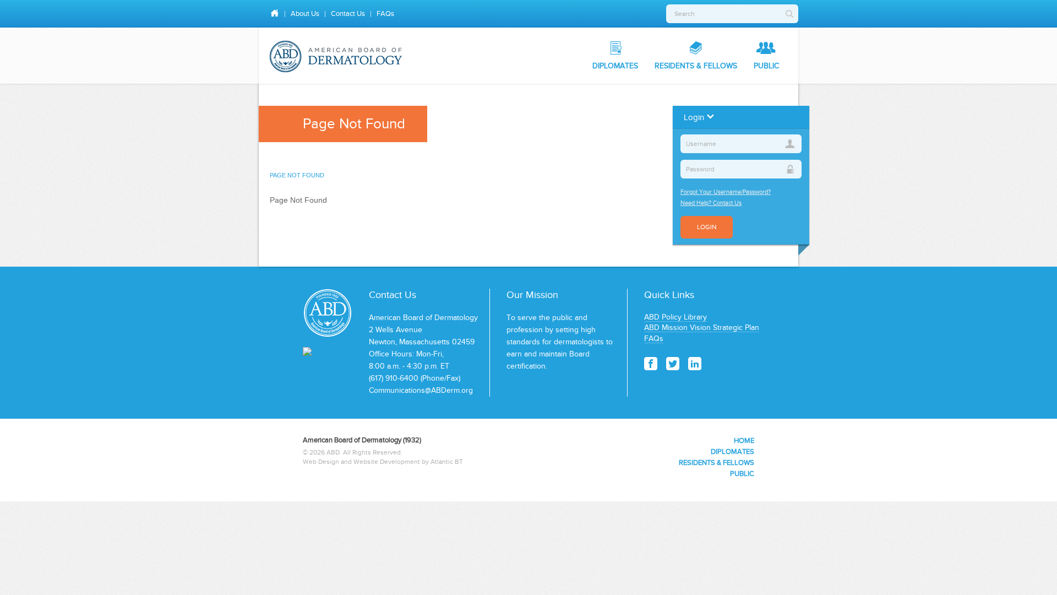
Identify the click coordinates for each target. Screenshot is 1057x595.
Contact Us (348, 13)
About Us (305, 13)
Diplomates (615, 66)
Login (706, 227)
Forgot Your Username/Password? (725, 191)
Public (766, 66)
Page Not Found (297, 175)
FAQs (385, 13)
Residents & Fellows (696, 66)
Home (744, 440)
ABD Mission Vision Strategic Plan (701, 327)
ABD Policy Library (675, 317)
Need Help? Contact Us (711, 202)
